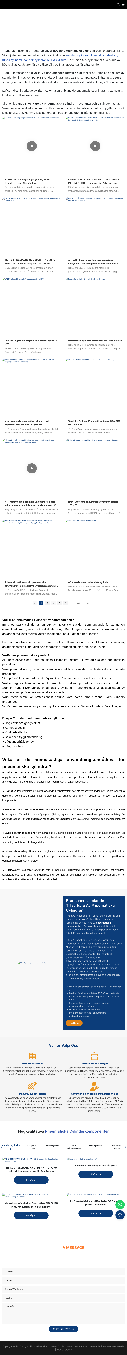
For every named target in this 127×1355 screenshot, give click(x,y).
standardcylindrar (78, 55)
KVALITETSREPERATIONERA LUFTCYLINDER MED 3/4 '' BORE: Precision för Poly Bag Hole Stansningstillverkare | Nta (93, 181)
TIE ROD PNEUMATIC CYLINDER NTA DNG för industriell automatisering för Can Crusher (30, 262)
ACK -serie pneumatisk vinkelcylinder (88, 582)
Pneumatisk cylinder (82, 28)
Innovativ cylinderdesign (32, 1093)
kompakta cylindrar (104, 55)
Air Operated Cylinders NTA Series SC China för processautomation (96, 1203)
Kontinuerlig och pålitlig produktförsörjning (94, 1093)
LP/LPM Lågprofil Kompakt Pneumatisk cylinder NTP (31, 342)
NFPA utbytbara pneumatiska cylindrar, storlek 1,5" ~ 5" (93, 503)
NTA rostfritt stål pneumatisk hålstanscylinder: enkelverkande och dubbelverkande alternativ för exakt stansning (31, 503)
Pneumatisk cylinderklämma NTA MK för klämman (95, 340)
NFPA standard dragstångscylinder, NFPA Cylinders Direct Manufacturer (27, 181)
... (53, 602)
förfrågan (31, 1180)
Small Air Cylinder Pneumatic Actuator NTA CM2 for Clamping (94, 423)
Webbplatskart (64, 1349)
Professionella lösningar (94, 1063)
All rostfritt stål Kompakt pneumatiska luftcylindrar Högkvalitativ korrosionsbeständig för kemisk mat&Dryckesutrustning (30, 584)
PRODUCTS (61, 28)
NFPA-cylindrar (57, 60)
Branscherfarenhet (32, 1063)
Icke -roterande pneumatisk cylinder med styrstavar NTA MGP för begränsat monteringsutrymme (27, 423)
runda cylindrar (12, 60)
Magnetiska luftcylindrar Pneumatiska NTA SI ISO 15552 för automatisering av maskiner (31, 1205)
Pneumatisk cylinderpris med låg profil (96, 1165)
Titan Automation (42, 28)
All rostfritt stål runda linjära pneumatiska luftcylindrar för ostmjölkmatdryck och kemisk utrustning (93, 262)
